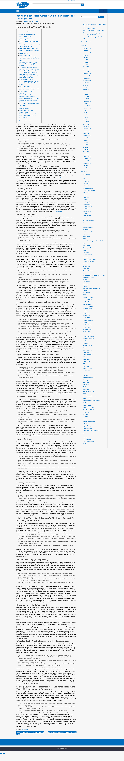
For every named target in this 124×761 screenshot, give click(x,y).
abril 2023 (85, 92)
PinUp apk (85, 375)
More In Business (23, 53)
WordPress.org (86, 444)
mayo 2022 (86, 117)
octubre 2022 (86, 105)
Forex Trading (86, 281)
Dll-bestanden (86, 266)
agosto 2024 (86, 55)
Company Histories (24, 38)
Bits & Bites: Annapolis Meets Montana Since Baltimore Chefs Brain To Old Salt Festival (29, 83)
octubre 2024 (86, 50)
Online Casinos (87, 357)
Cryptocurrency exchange (89, 259)
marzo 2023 (86, 94)
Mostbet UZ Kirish (87, 345)
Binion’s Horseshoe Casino (26, 91)
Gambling (85, 284)
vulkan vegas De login (88, 407)
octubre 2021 (86, 133)
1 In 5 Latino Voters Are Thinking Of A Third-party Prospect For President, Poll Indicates (29, 58)
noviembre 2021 (87, 131)
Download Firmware (88, 270)
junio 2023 (85, 87)
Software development (88, 391)
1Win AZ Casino (87, 179)
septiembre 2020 (87, 163)
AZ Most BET (86, 229)
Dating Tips (86, 264)
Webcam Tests (86, 412)
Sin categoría (25, 729)
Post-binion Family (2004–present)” (28, 62)
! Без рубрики (86, 174)
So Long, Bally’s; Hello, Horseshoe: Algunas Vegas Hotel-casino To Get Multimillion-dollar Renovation (28, 72)
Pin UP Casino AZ (87, 373)
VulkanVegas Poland (88, 409)
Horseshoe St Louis (24, 86)
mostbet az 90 (86, 315)
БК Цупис (85, 416)
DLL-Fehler (86, 268)
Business (21, 101)
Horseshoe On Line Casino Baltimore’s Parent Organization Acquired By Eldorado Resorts (29, 115)
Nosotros (26, 11)
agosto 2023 (86, 82)
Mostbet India (86, 327)
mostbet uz (85, 343)
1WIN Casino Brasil (88, 188)
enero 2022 (86, 126)
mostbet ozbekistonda (88, 336)
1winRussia (86, 197)
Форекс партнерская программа (91, 430)
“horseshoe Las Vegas (25, 120)
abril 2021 (85, 147)
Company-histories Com (25, 55)
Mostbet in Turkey (87, 324)
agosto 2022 (86, 110)
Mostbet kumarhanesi (88, 334)
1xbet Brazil (86, 208)
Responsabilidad (47, 11)
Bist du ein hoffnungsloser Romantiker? (93, 241)
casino (84, 250)
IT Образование (87, 295)
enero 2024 (86, 71)
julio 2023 (85, 85)
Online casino (86, 352)
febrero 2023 (86, 96)
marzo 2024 (86, 66)
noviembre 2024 (87, 48)
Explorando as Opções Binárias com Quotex (94, 30)
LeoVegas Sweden (88, 306)
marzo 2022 (86, 121)
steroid (84, 393)
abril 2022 (85, 119)
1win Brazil (86, 185)
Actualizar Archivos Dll (88, 220)
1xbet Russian (86, 218)
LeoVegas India (87, 301)
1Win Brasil (86, 183)
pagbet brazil (86, 366)
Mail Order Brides (87, 308)
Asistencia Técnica (57, 11)
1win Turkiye (86, 192)
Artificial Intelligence (88, 227)
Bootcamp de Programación (90, 247)
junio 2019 (85, 167)
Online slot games (87, 363)
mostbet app (59, 211)
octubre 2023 (86, 78)
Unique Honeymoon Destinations (91, 400)
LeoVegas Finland (87, 299)
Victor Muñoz (35, 21)
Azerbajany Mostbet (88, 231)
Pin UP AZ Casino (87, 368)
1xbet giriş (85, 213)
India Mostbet (86, 292)
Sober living (86, 389)
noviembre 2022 (87, 103)
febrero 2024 (86, 69)
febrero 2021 (86, 151)
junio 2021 (85, 142)
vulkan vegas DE (87, 405)
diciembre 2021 (87, 128)
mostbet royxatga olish (88, 338)
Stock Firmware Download (89, 396)
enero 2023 (86, 99)
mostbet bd (59, 177)
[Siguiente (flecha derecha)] (4, 753)
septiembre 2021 (87, 135)
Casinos (21, 93)
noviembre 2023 (87, 76)
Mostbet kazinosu (87, 329)
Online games (86, 361)
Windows (85, 414)
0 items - (104, 11)
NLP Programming (87, 350)
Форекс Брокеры (87, 426)
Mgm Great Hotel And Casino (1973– (28, 48)
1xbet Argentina (87, 202)
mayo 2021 (86, 144)
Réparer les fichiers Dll (89, 377)
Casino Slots (86, 252)
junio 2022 (85, 115)
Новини (85, 419)
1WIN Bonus (86, 181)
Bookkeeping (86, 245)
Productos (32, 11)
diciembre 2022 (87, 101)
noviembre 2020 (87, 158)
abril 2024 (85, 64)
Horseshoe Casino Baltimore (26, 119)
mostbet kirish (86, 331)
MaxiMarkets (86, 311)
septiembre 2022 (87, 108)
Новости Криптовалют (89, 421)
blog (84, 243)
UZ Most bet (86, 403)
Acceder (85, 437)
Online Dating (86, 359)
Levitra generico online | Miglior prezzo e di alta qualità (62, 732)
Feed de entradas (87, 439)
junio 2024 (85, 59)
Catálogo (38, 11)
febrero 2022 (86, 124)
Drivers (85, 273)
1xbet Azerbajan (87, 204)
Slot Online (86, 384)
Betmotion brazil (87, 236)
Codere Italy (86, 257)
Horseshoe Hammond (25, 95)
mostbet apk (86, 313)
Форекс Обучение (87, 428)
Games (85, 286)
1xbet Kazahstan (87, 215)
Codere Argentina (87, 254)
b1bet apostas (86, 234)
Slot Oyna (85, 386)
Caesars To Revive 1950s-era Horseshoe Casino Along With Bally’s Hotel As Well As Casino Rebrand (29, 98)
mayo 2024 (86, 62)
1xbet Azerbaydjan (87, 206)
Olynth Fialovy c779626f (89, 28)
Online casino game (88, 354)
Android (85, 225)
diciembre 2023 (87, 73)
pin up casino (86, 370)
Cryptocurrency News (88, 261)
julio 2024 (85, 57)
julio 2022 (85, 112)
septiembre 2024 (87, 53)
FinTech (85, 279)
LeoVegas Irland (87, 304)
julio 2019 (85, 165)
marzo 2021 (86, 149)
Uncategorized (86, 398)
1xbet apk (85, 199)
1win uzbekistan (87, 195)
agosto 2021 (86, 138)
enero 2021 (86, 154)
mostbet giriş (86, 322)
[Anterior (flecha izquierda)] (1, 753)
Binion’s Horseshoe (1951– (26, 79)
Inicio (21, 11)
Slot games (86, 382)
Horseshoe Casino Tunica (26, 39)
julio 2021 (85, 140)
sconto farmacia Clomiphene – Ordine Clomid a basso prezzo (30, 733)
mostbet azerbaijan (88, 320)
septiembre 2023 (87, 80)
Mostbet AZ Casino (88, 318)
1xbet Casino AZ (87, 211)
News (84, 347)
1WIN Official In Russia (89, 190)
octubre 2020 (86, 161)
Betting (84, 238)
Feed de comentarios (88, 441)
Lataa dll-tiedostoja (88, 297)
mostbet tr (85, 341)
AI (83, 222)
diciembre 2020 (87, 156)
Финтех (85, 423)
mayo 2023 (86, 89)
